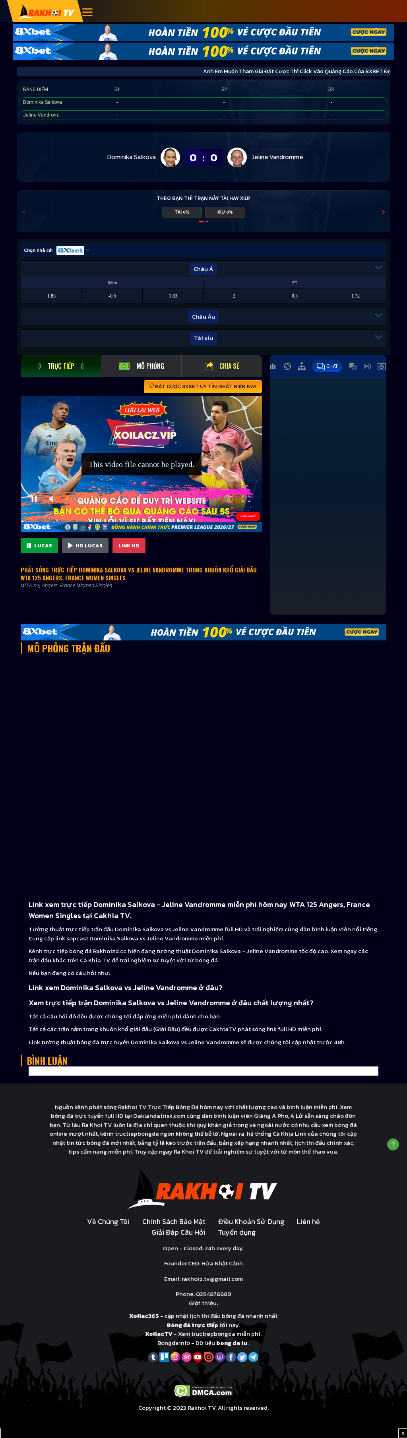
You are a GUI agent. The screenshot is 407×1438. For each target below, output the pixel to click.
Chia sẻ (229, 366)
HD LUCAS (88, 545)
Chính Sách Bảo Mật (173, 1221)
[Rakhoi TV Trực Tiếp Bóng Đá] (46, 11)
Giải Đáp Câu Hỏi (178, 1232)
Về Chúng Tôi (108, 1221)
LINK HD (129, 545)
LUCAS (42, 545)
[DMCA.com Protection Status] (203, 1390)
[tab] (61, 366)
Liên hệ (308, 1221)
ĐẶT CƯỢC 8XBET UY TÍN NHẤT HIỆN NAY (205, 386)
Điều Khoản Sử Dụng (251, 1221)
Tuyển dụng (237, 1232)
